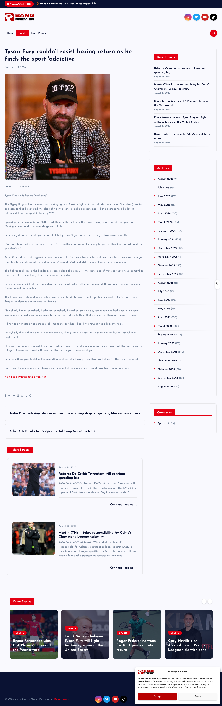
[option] (34, 634)
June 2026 (164, 196)
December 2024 (167, 352)
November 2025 (167, 257)
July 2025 (163, 291)
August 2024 (165, 386)
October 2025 (166, 265)
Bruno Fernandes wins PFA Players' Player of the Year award (32, 645)
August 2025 (165, 283)
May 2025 (164, 308)
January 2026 (166, 239)
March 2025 (165, 326)
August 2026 (165, 179)
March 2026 (165, 222)
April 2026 (164, 213)
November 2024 (168, 360)
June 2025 (164, 300)
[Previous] (204, 601)
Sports (22, 33)
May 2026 (164, 205)
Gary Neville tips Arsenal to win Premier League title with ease (187, 645)
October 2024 (166, 369)
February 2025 (167, 334)
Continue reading (122, 504)
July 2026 (163, 187)
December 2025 (167, 248)
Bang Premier (39, 33)
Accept (158, 696)
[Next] (209, 601)
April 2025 (164, 317)
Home (10, 33)
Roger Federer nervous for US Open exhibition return (136, 645)
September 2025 (168, 274)
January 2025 (166, 343)
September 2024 (168, 378)
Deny (198, 696)
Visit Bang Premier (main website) (25, 377)
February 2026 (167, 231)
